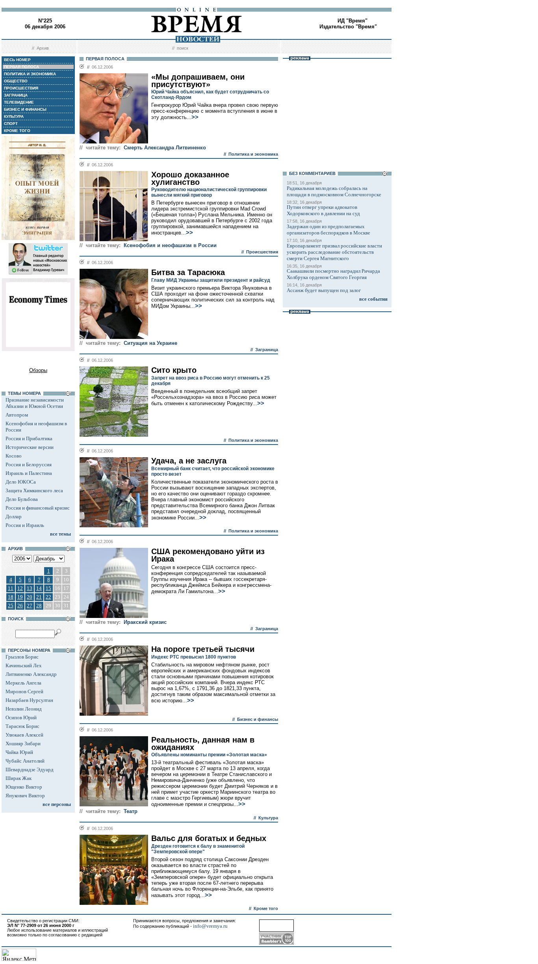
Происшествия (262, 251)
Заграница (266, 349)
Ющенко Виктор (24, 787)
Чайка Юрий (19, 752)
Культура (268, 817)
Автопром (17, 415)
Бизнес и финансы (257, 719)
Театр (130, 811)
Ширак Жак (19, 778)
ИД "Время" (352, 21)
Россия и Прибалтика (29, 438)
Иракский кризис (145, 622)
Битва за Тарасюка (188, 272)
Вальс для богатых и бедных (208, 838)
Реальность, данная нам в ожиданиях (202, 743)
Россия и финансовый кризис (38, 508)
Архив (43, 48)
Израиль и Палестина (29, 473)
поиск (182, 48)
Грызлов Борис (22, 657)
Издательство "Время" (348, 27)
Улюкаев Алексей (24, 735)
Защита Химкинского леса (34, 490)
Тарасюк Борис (22, 726)
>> (195, 117)
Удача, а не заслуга (188, 460)
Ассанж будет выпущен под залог (324, 290)
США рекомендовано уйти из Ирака (208, 555)
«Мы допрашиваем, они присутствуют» (198, 81)
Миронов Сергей (24, 691)
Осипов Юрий (21, 717)
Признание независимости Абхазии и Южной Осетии (35, 403)
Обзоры (38, 370)
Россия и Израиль (25, 525)
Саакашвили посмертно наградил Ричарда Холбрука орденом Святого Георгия (333, 274)
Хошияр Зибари (23, 743)
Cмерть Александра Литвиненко (165, 148)
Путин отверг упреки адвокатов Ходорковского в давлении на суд (323, 210)
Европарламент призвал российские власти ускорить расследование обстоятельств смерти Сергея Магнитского (334, 252)
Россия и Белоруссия (29, 464)
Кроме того (266, 908)
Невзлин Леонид (24, 709)
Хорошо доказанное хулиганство (190, 178)
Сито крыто (174, 370)
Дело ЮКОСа (21, 482)
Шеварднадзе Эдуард (30, 769)
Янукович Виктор (25, 795)
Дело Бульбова (22, 499)
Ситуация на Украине (150, 343)
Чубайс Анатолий (25, 761)
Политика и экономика (253, 154)
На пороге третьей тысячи (202, 649)
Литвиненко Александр (31, 674)
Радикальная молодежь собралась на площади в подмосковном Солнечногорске (334, 191)
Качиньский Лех (24, 665)
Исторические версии (30, 447)
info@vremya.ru (210, 926)
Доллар (14, 516)
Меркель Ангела (23, 683)
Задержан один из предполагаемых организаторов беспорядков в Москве (328, 229)
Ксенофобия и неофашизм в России (170, 245)
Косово (14, 456)
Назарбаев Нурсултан (29, 700)
